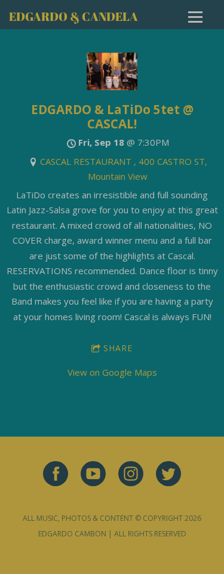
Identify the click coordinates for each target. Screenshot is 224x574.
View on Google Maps (112, 372)
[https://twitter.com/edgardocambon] (168, 475)
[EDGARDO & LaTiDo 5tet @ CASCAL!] (112, 87)
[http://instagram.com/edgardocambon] (130, 475)
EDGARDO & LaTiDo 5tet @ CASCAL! (112, 116)
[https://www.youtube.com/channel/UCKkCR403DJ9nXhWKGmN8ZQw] (93, 475)
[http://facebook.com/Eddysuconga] (55, 475)
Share (118, 348)
